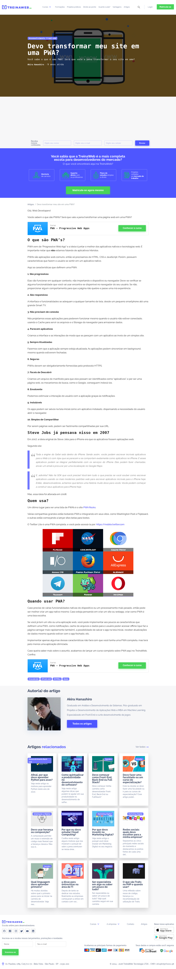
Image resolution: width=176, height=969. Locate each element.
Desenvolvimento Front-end (42, 38)
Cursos (45, 7)
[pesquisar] (139, 7)
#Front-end (46, 679)
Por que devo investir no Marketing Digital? (103, 832)
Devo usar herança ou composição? (42, 831)
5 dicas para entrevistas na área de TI (70, 884)
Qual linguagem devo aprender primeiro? (40, 884)
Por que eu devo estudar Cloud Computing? (71, 832)
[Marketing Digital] (105, 814)
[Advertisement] (88, 117)
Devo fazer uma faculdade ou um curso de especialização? (133, 778)
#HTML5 (57, 679)
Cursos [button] (93, 924)
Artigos (127, 7)
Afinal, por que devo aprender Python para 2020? (42, 777)
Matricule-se (165, 7)
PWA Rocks (89, 507)
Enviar (142, 143)
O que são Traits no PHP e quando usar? (133, 884)
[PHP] (140, 866)
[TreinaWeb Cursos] (16, 7)
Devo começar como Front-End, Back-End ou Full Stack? (102, 778)
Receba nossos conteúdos (35, 143)
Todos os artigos (82, 723)
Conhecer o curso (132, 228)
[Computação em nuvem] (71, 814)
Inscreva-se (10, 952)
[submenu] (50, 7)
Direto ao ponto (89, 7)
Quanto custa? (104, 7)
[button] (148, 950)
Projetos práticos (74, 7)
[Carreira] (78, 759)
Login (150, 7)
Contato (130, 924)
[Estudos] (139, 759)
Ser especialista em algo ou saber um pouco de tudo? (102, 885)
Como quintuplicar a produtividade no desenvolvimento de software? (73, 779)
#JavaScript (33, 679)
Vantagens (117, 7)
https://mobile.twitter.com (110, 524)
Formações (60, 7)
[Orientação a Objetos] (42, 814)
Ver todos (140, 747)
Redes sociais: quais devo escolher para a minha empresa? (132, 833)
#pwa (66, 679)
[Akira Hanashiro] (36, 64)
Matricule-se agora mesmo (88, 190)
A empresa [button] (112, 924)
